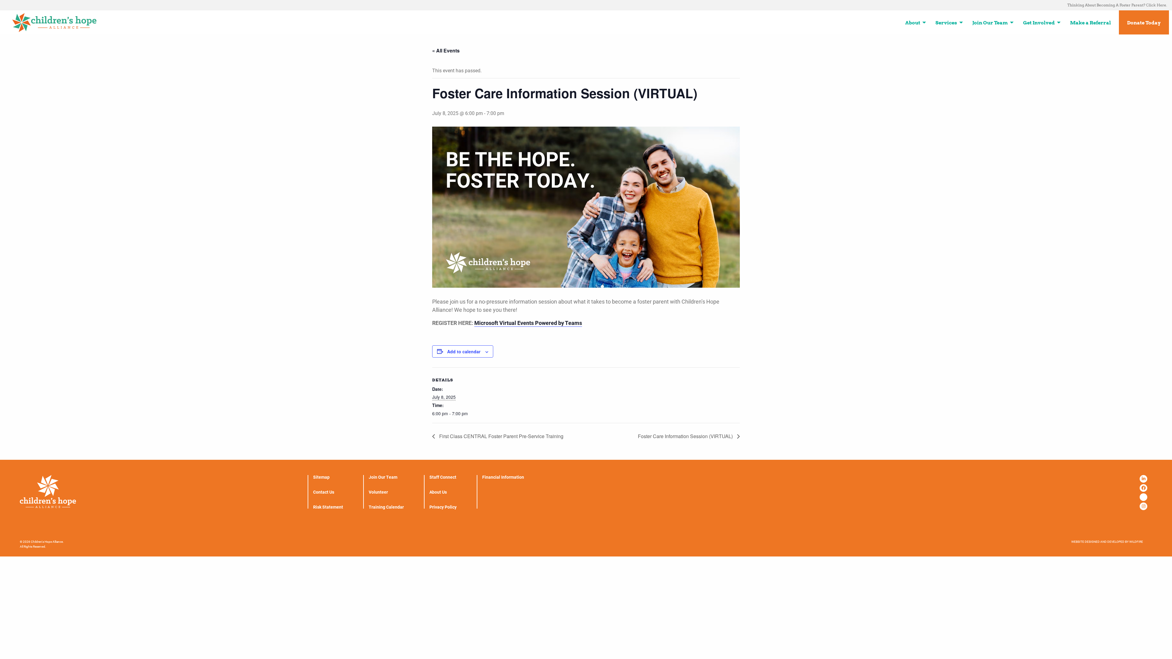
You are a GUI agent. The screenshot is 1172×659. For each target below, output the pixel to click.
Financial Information (503, 477)
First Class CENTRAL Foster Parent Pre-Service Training (500, 436)
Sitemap (321, 477)
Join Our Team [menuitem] (990, 23)
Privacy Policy (443, 507)
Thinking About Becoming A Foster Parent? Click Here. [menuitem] (1117, 5)
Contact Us (323, 492)
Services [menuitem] (946, 23)
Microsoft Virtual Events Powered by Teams (528, 322)
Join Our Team (383, 477)
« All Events (446, 50)
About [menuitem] (912, 23)
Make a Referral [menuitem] (1090, 23)
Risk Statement (328, 507)
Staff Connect (442, 477)
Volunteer (378, 492)
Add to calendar (463, 351)
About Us (438, 492)
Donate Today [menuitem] (1144, 23)
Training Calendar (386, 507)
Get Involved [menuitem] (1039, 23)
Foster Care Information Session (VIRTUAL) (686, 436)
